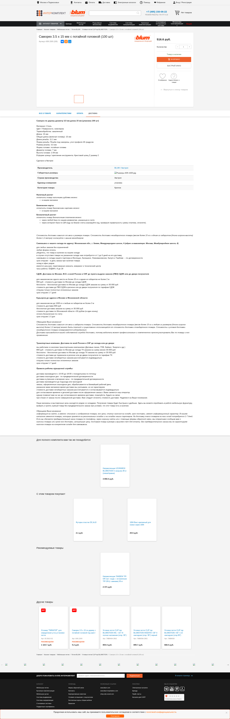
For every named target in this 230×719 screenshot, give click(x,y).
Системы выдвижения (113, 24)
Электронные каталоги (127, 2)
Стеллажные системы (43, 703)
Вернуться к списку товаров (174, 89)
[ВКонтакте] (62, 41)
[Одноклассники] (66, 41)
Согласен (115, 716)
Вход (178, 2)
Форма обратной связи (76, 688)
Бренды (69, 24)
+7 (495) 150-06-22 (156, 11)
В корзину (175, 59)
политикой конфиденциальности (161, 712)
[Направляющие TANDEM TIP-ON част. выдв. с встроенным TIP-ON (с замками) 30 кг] (115, 564)
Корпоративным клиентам (77, 694)
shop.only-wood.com (107, 694)
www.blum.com (105, 688)
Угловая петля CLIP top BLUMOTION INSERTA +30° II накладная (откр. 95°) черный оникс (145, 634)
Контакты (77, 2)
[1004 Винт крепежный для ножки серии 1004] (142, 510)
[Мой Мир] (69, 41)
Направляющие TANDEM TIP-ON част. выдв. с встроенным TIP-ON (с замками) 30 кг (115, 578)
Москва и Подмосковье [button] (49, 2)
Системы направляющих (129, 24)
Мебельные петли (81, 24)
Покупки (135, 684)
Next (228, 664)
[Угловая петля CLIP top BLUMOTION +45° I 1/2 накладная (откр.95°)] (176, 618)
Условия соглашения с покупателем (80, 697)
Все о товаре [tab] (45, 113)
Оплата (92, 2)
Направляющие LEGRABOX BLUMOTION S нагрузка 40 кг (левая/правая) (115, 470)
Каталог (39, 684)
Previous (2, 664)
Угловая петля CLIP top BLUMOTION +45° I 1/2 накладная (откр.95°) (173, 632)
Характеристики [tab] (63, 113)
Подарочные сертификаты (45, 706)
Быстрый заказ (174, 66)
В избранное (162, 80)
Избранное (161, 2)
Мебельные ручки (42, 694)
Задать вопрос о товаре (174, 80)
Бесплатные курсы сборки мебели (80, 700)
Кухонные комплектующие (145, 24)
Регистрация (187, 2)
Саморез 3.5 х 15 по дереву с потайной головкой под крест (84, 631)
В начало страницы (182, 676)
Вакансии (71, 703)
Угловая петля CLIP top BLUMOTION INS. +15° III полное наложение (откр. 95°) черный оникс (114, 634)
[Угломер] (53, 618)
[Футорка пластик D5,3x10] (88, 510)
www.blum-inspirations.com (109, 691)
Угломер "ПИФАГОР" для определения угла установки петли (52, 632)
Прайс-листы (136, 694)
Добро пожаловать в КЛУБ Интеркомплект (55, 676)
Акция (189, 24)
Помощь (147, 2)
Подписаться (135, 676)
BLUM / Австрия (121, 168)
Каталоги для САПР (138, 697)
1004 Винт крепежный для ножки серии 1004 (140, 523)
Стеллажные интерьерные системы (161, 23)
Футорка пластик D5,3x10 (86, 522)
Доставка (106, 2)
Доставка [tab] (93, 113)
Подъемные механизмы (97, 24)
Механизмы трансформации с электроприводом (177, 24)
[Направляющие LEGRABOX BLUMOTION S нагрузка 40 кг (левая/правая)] (115, 456)
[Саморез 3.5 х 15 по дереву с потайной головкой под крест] (84, 618)
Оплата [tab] (80, 113)
